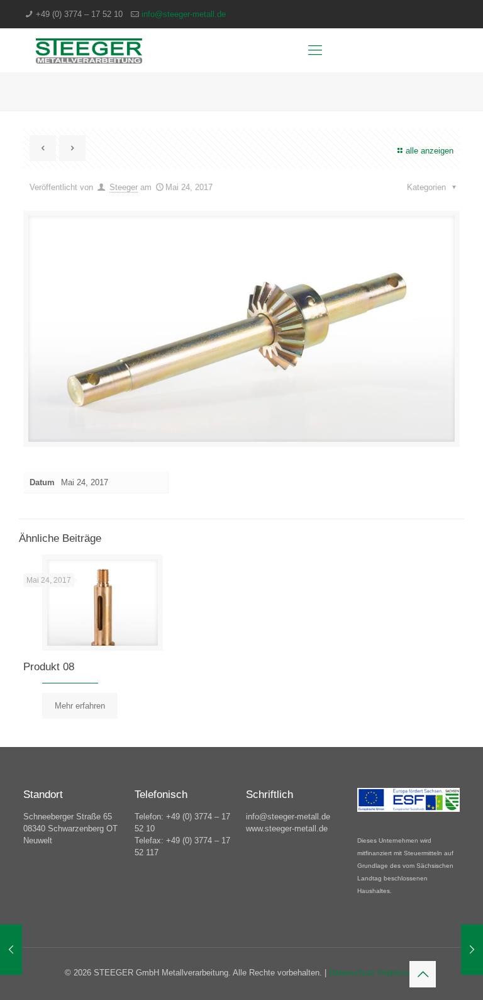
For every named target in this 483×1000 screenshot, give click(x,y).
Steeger (123, 187)
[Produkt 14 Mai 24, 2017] (472, 949)
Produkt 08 (48, 667)
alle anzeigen (429, 150)
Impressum (397, 972)
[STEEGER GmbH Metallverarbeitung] (89, 50)
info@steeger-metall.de (184, 14)
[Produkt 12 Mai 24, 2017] (11, 949)
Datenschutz (353, 972)
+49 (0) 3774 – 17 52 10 (79, 14)
